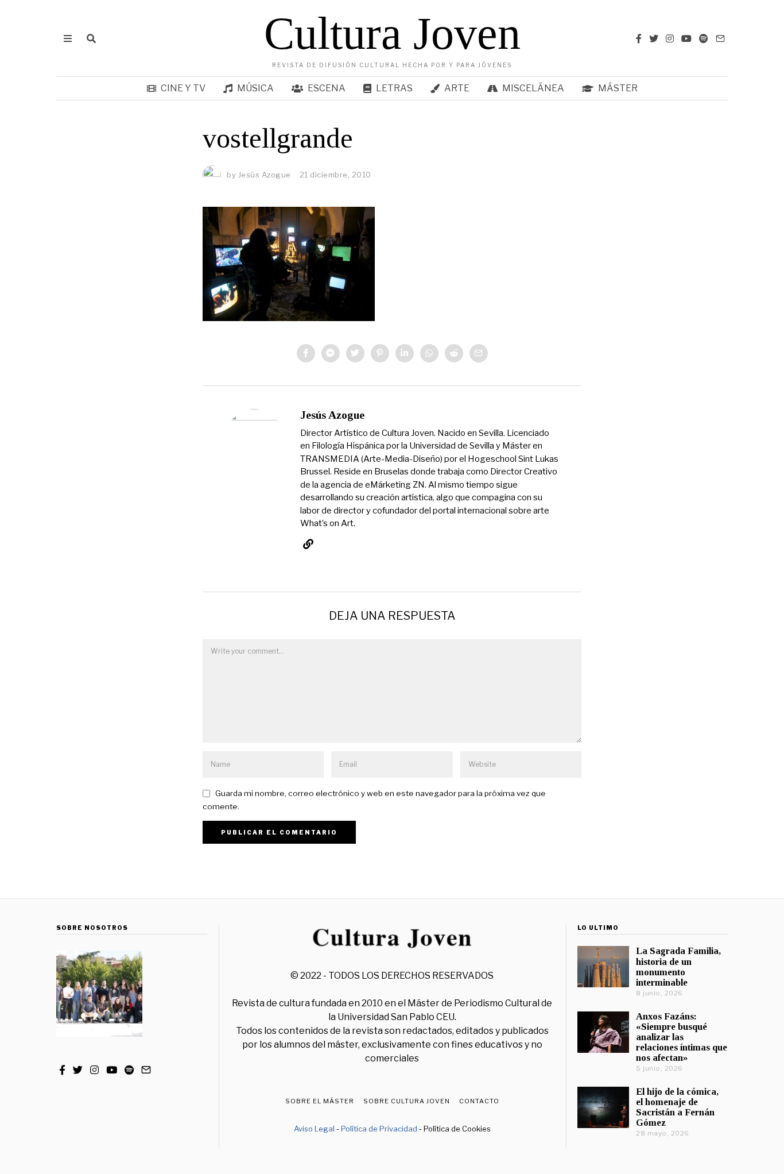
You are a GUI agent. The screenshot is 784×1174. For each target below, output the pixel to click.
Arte (456, 88)
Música (255, 88)
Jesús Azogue (332, 415)
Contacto (479, 1101)
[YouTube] (686, 38)
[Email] (720, 38)
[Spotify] (703, 38)
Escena (327, 88)
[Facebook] (639, 38)
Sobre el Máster (319, 1101)
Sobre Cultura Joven (406, 1101)
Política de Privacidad (379, 1128)
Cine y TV (183, 88)
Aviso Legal (314, 1128)
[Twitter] (653, 38)
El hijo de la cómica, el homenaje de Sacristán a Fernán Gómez (677, 1107)
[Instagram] (670, 38)
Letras (394, 88)
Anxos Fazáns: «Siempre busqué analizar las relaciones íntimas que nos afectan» (681, 1037)
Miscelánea (533, 88)
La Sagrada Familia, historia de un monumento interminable (678, 966)
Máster (618, 88)
